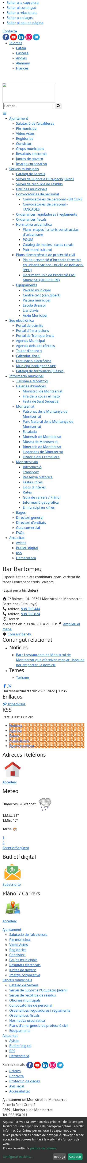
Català (21, 48)
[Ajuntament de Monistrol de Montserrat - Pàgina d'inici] (29, 92)
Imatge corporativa (24, 975)
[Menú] (5, 113)
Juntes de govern (22, 970)
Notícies (15, 725)
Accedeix (9, 782)
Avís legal (16, 1086)
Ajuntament (12, 929)
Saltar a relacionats (22, 12)
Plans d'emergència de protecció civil (38, 1025)
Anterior (9, 848)
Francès (22, 68)
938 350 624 (30, 614)
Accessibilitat (19, 1091)
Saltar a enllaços (20, 17)
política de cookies (43, 1148)
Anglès (21, 58)
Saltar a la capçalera (23, 2)
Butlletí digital (20, 1045)
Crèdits (15, 1071)
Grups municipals (23, 960)
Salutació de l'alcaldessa (28, 934)
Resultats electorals (25, 965)
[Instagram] (29, 36)
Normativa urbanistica (27, 1020)
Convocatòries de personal (30, 1005)
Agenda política (21, 745)
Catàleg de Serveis (23, 985)
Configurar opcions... (18, 1157)
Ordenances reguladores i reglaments (39, 1010)
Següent (22, 848)
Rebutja (59, 1157)
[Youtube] (14, 36)
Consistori (17, 954)
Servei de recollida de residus (32, 995)
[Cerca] (58, 106)
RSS (12, 1050)
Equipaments (19, 1030)
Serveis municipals (17, 980)
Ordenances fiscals (24, 1015)
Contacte (10, 31)
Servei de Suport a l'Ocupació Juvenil (38, 990)
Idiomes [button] (15, 43)
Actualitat (10, 1035)
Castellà (22, 53)
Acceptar (75, 1157)
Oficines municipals (25, 1000)
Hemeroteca (19, 1056)
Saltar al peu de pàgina (25, 22)
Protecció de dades (24, 1081)
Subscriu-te (12, 884)
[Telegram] (36, 36)
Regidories (17, 949)
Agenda (15, 730)
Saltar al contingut (21, 7)
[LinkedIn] (21, 36)
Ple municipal (20, 939)
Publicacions (19, 740)
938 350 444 (30, 609)
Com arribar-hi (19, 634)
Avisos (14, 735)
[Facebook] (6, 36)
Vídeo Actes (18, 944)
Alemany (23, 63)
